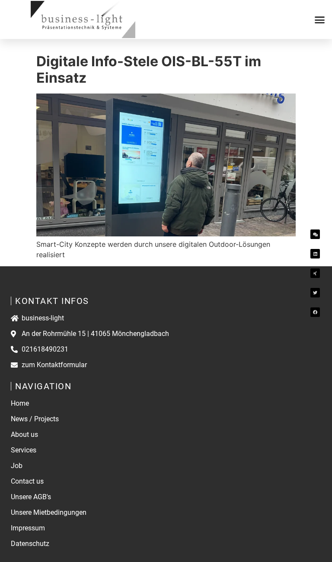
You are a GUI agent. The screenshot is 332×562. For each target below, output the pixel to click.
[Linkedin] (315, 253)
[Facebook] (315, 312)
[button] (320, 19)
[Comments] (315, 234)
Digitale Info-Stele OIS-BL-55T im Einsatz (148, 69)
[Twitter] (315, 292)
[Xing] (315, 273)
